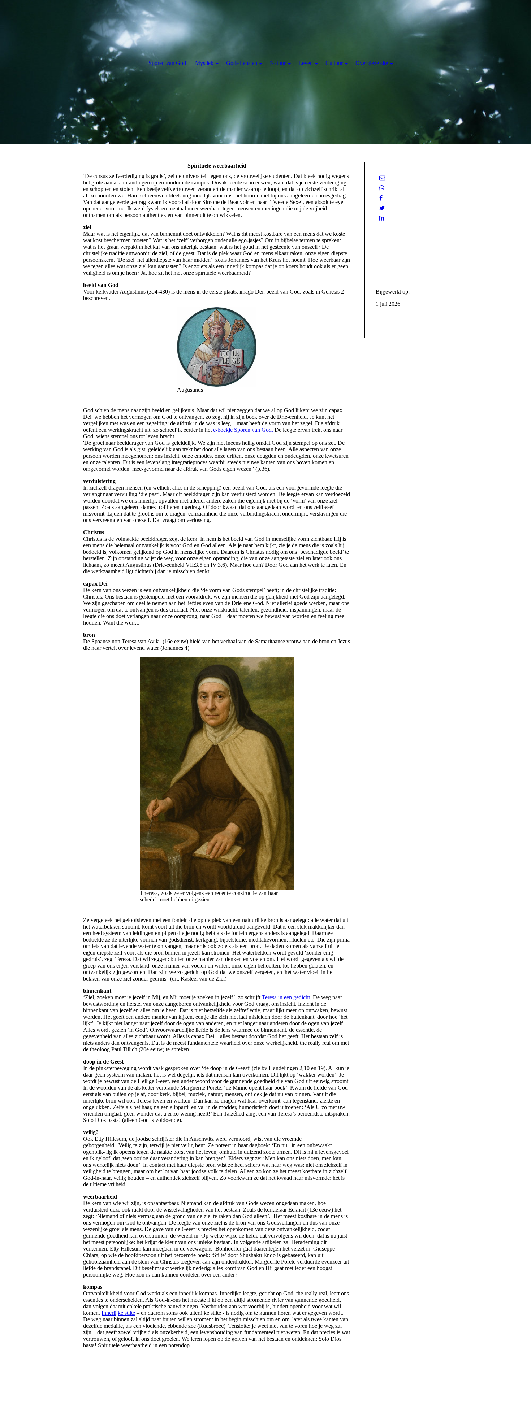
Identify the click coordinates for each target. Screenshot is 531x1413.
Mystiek (204, 63)
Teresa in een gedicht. (286, 997)
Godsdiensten (241, 63)
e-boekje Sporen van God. (243, 430)
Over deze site (371, 63)
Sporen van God (167, 63)
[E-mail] (382, 178)
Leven (305, 63)
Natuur (278, 63)
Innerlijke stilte (118, 1313)
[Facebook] (381, 198)
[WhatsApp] (381, 188)
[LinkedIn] (381, 218)
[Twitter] (382, 208)
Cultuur (334, 63)
